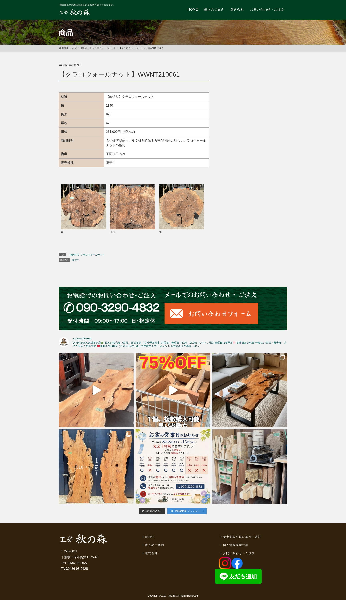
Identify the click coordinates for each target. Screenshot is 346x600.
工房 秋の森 (168, 595)
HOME (150, 536)
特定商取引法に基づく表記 (242, 536)
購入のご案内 (154, 545)
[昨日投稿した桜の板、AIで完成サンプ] (249, 390)
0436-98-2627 (78, 563)
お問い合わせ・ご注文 (239, 553)
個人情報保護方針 (236, 545)
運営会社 (151, 553)
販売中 (76, 260)
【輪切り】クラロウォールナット (86, 254)
